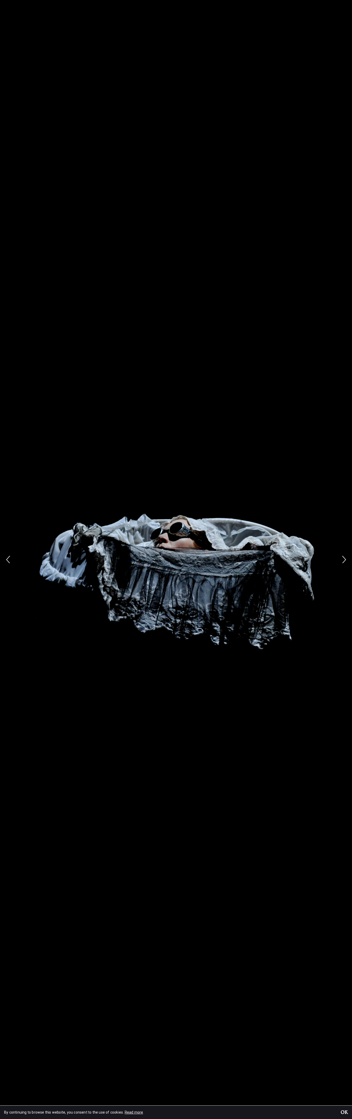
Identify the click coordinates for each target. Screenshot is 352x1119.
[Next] (344, 559)
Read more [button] (134, 1112)
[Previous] (8, 559)
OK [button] (344, 1112)
